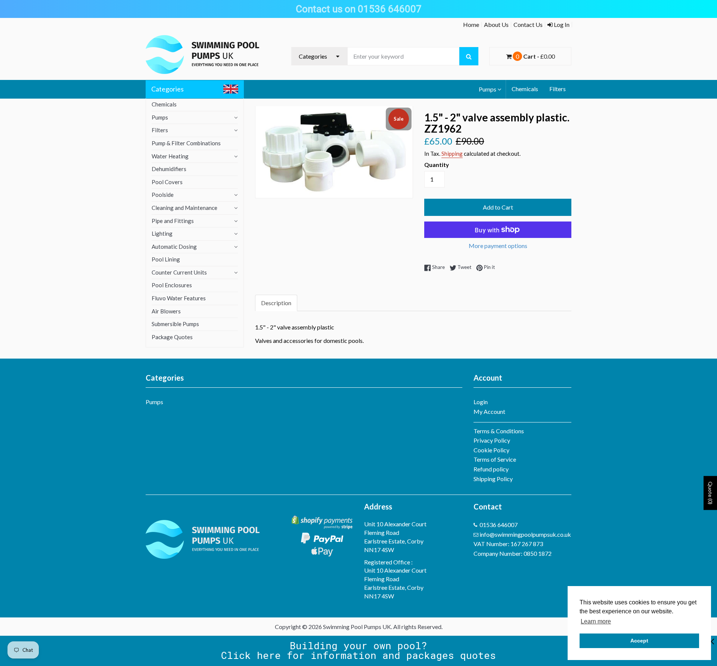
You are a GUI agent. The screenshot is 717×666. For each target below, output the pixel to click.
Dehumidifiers (169, 168)
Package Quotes (172, 337)
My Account (489, 411)
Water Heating (170, 156)
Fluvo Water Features (179, 298)
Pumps (487, 89)
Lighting (162, 233)
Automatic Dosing (174, 246)
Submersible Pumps (175, 323)
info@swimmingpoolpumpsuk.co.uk (525, 534)
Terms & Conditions (499, 430)
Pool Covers (167, 182)
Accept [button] (639, 641)
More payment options (498, 245)
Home (471, 24)
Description (276, 302)
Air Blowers (166, 311)
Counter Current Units (179, 272)
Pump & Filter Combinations (186, 143)
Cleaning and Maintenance (184, 207)
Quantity (436, 164)
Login (481, 401)
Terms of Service (495, 459)
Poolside (163, 194)
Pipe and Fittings (173, 220)
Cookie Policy (491, 449)
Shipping (452, 153)
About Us (496, 24)
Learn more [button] (596, 621)
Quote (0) (710, 492)
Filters (557, 88)
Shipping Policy (493, 478)
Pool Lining (166, 259)
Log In (561, 24)
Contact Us (528, 24)
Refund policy (491, 469)
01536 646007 (498, 524)
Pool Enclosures (172, 285)
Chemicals (525, 88)
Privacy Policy (492, 440)
